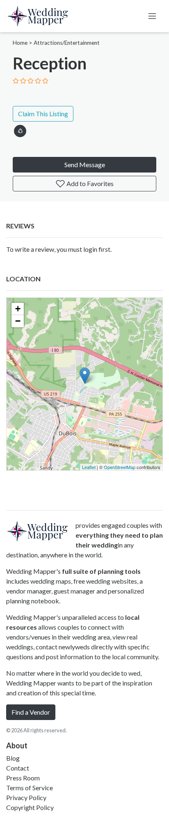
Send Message (84, 164)
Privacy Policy (26, 797)
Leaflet (89, 467)
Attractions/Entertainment (67, 42)
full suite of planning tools (101, 571)
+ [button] (18, 309)
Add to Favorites (89, 183)
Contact (17, 768)
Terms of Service (29, 787)
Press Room (23, 778)
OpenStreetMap (119, 467)
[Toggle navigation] (152, 16)
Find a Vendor (30, 712)
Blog (13, 758)
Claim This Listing (43, 113)
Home (20, 42)
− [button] (18, 321)
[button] (20, 129)
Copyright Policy (30, 807)
